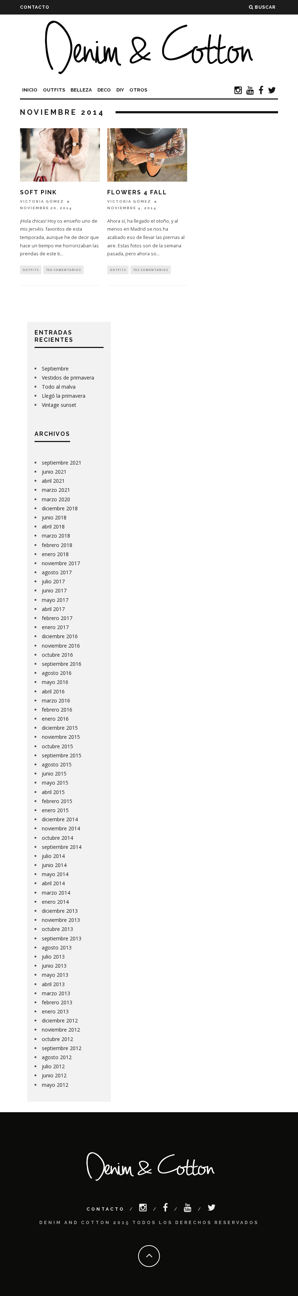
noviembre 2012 (61, 1029)
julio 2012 (53, 1066)
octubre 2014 (57, 837)
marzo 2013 (56, 993)
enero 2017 (55, 627)
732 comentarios (150, 270)
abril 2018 (53, 526)
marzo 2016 (56, 700)
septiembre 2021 (61, 462)
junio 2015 (54, 773)
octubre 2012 (57, 1039)
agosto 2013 (57, 947)
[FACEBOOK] (261, 91)
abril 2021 (53, 480)
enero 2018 (55, 554)
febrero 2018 (57, 545)
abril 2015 (53, 792)
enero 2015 (55, 810)
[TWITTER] (272, 91)
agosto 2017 (57, 572)
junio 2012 (54, 1075)
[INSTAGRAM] (238, 91)
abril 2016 (53, 691)
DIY (120, 90)
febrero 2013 (57, 1002)
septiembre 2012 (61, 1048)
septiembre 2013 (61, 938)
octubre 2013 (57, 929)
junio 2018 (54, 517)
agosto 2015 (57, 764)
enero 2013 (55, 1011)
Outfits (54, 90)
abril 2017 (53, 609)
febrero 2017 (57, 618)
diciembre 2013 (60, 910)
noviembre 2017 (61, 563)
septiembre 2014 (61, 846)
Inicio (29, 90)
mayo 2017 (55, 599)
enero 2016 (55, 718)
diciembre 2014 (60, 819)
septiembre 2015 (61, 755)
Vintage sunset (59, 404)
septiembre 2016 (61, 663)
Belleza (81, 90)
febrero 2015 (57, 801)
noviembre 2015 (61, 736)
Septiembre (55, 368)
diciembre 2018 (60, 508)
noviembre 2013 (61, 919)
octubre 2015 (57, 746)
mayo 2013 (55, 974)
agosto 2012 (57, 1057)
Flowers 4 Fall (137, 192)
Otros (138, 90)
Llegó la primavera (63, 395)
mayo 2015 (55, 782)
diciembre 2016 (60, 636)
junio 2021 (54, 471)
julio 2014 (53, 855)
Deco (104, 90)
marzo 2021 (56, 489)
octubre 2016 (57, 654)
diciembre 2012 (60, 1020)
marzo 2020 (56, 499)
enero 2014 (55, 901)
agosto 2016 (57, 672)
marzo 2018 (56, 535)
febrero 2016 (57, 709)
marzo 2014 (56, 892)
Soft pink (38, 192)
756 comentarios (63, 270)
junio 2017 (54, 590)
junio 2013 (54, 965)
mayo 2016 (55, 682)
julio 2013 (53, 956)
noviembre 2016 (61, 645)
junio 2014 (54, 865)
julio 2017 (53, 581)
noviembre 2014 (61, 828)
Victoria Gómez (42, 201)
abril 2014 (53, 883)
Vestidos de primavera (68, 377)
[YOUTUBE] (250, 91)
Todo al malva (59, 386)
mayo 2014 (55, 874)
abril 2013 (53, 984)
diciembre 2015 (60, 727)
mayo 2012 (55, 1084)
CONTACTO (34, 7)
